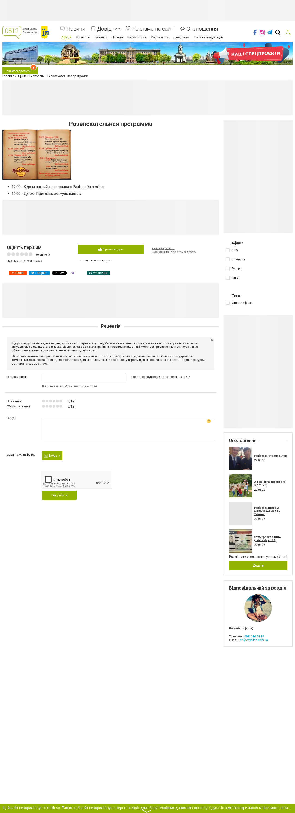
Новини (76, 29)
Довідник (108, 29)
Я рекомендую (112, 249)
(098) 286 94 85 (253, 636)
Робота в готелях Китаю (270, 455)
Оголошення (202, 29)
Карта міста (160, 37)
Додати (258, 565)
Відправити (59, 495)
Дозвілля (83, 37)
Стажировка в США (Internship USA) (267, 538)
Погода (117, 37)
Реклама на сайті (153, 29)
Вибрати (54, 455)
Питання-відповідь (208, 37)
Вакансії (101, 37)
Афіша (66, 37)
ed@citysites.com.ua (254, 640)
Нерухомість (136, 37)
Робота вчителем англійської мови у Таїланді (267, 511)
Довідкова (181, 37)
